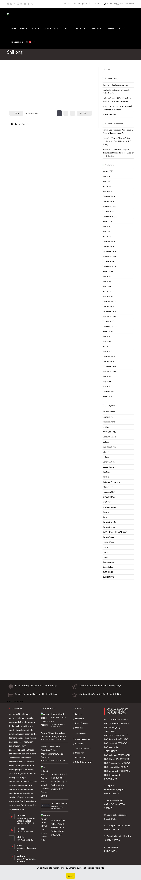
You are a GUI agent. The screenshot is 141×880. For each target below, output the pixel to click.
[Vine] (28, 3)
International (108, 487)
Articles (106, 427)
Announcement (109, 422)
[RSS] (31, 3)
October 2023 (108, 321)
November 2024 (109, 256)
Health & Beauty (81, 723)
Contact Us (94, 4)
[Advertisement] (50, 87)
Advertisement (109, 412)
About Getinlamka (82, 739)
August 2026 (108, 171)
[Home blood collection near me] (45, 719)
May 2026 (107, 181)
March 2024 (107, 296)
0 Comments (56, 726)
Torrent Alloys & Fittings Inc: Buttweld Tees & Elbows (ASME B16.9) (117, 141)
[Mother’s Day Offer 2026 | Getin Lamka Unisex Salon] (45, 828)
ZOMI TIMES (108, 572)
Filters (17, 113)
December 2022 (109, 366)
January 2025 (108, 246)
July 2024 (107, 276)
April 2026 (107, 186)
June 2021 (107, 376)
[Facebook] (11, 3)
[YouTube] (25, 3)
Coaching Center (109, 437)
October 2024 (108, 261)
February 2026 (109, 196)
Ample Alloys (108, 417)
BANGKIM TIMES (110, 432)
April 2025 (107, 236)
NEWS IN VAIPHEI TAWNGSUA (115, 532)
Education (107, 452)
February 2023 (109, 356)
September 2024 (109, 266)
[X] (8, 3)
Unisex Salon (108, 567)
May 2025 (107, 231)
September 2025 (109, 216)
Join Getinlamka (126, 4)
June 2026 (107, 176)
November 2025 (109, 206)
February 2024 (109, 301)
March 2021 (107, 386)
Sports (105, 547)
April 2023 (107, 346)
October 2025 (108, 211)
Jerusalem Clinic (109, 492)
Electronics (79, 719)
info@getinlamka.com (26, 849)
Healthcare (107, 472)
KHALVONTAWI (109, 497)
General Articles (109, 462)
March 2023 (107, 351)
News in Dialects (109, 522)
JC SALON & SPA (109, 114)
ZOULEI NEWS (108, 577)
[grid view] (59, 113)
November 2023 (109, 316)
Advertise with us (15, 701)
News (105, 517)
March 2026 (107, 191)
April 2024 (107, 291)
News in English (109, 527)
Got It (71, 875)
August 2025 (108, 221)
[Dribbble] (18, 3)
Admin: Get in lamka (111, 130)
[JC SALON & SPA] (45, 806)
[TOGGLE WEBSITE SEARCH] (35, 42)
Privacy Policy (80, 757)
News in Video (108, 537)
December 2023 (109, 311)
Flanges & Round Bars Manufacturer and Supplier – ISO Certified (118, 152)
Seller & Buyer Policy (83, 762)
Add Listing (112, 4)
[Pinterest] (14, 3)
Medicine (79, 728)
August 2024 (108, 271)
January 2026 (108, 201)
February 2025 (109, 241)
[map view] (72, 113)
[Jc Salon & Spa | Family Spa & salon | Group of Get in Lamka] (45, 781)
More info (99, 867)
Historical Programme (111, 482)
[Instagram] (21, 3)
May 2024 (107, 286)
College (106, 442)
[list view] (66, 113)
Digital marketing (109, 447)
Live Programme (109, 507)
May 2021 (107, 381)
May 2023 (107, 341)
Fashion (106, 457)
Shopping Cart (80, 4)
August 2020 (108, 396)
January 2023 (108, 361)
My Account (67, 4)
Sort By (83, 113)
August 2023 (108, 331)
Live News (107, 502)
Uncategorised (108, 562)
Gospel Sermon (109, 467)
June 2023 (107, 336)
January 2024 (108, 306)
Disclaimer (79, 753)
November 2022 (109, 371)
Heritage (106, 477)
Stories (105, 552)
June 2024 (107, 281)
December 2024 (109, 251)
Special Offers (108, 542)
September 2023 (109, 326)
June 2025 (107, 226)
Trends (105, 557)
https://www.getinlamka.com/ (26, 860)
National (106, 512)
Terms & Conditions (83, 748)
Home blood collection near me (115, 85)
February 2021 (109, 391)
